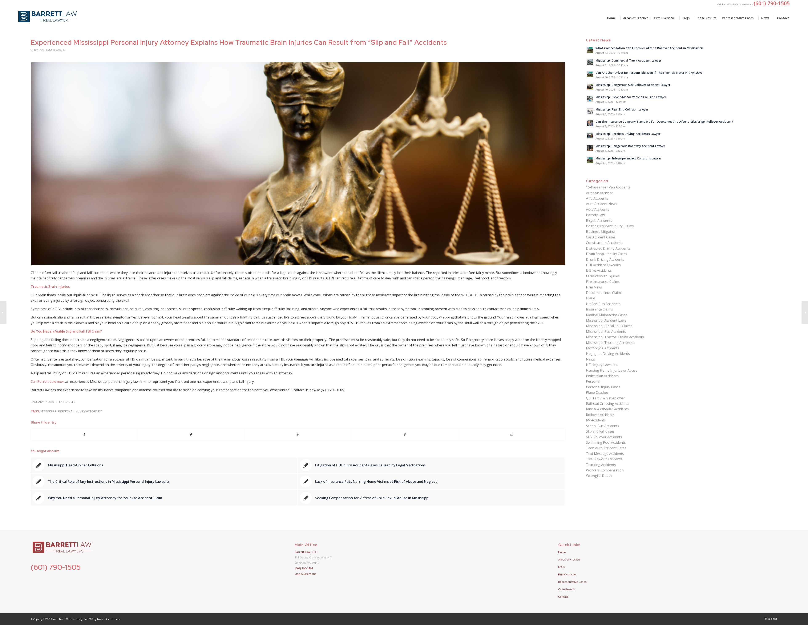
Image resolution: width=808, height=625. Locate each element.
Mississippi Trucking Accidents (610, 342)
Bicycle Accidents (599, 220)
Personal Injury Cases (48, 50)
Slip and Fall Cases (600, 431)
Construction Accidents (604, 242)
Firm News (594, 287)
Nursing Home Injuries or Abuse (611, 370)
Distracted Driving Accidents (608, 248)
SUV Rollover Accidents (604, 437)
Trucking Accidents (601, 464)
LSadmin (69, 402)
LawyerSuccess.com (108, 619)
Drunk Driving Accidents (605, 259)
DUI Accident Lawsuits (603, 265)
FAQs (561, 567)
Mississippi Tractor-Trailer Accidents (615, 337)
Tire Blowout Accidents (604, 459)
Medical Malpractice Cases (606, 315)
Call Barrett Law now (47, 381)
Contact (563, 597)
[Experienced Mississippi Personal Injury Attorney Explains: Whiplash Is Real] (3, 312)
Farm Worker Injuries (603, 276)
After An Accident (599, 193)
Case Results (566, 589)
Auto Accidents (597, 209)
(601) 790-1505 (56, 567)
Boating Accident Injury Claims (610, 226)
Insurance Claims (599, 309)
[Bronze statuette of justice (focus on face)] (298, 163)
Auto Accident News (601, 203)
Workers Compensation (605, 470)
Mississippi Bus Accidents (606, 331)
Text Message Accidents (605, 453)
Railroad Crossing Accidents (608, 403)
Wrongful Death (599, 475)
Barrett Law (595, 215)
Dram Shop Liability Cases (606, 253)
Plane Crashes (597, 392)
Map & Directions (305, 574)
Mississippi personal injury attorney (71, 411)
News (590, 359)
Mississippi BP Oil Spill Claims (609, 326)
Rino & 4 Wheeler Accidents (607, 409)
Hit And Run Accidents (603, 303)
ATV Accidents (597, 198)
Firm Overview (567, 574)
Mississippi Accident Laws (606, 320)
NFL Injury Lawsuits (601, 364)
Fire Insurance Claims (603, 281)
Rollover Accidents (600, 414)
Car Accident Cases (600, 237)
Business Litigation (601, 231)
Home (562, 552)
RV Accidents (596, 420)
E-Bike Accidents (599, 270)
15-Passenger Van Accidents (608, 187)
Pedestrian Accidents (602, 376)
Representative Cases (572, 582)
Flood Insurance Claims (604, 292)
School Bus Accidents (602, 426)
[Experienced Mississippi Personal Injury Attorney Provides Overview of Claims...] (804, 312)
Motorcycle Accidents (602, 348)
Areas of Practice (569, 559)
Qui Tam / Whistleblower (605, 398)
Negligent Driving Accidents (608, 353)
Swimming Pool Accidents (606, 442)
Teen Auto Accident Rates (606, 448)
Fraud (590, 298)
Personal (593, 381)
